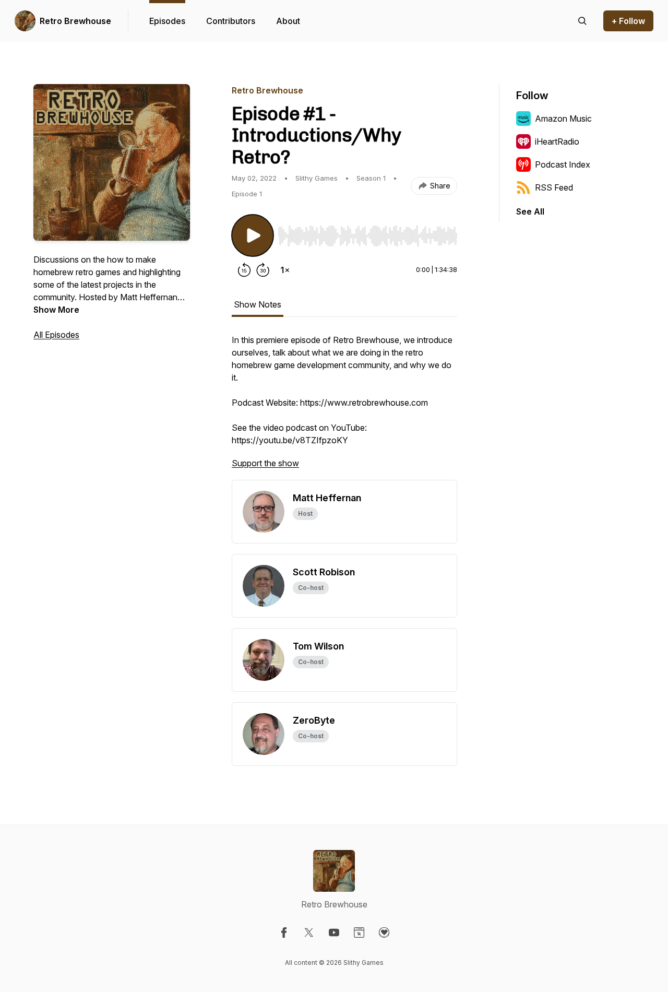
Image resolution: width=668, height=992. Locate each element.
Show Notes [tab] (257, 304)
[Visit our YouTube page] (334, 932)
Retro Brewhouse (75, 21)
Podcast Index (562, 164)
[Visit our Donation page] (384, 932)
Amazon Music (563, 118)
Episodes (167, 21)
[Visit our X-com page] (309, 932)
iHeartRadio (557, 141)
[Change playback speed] (285, 270)
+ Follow (628, 21)
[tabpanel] (344, 407)
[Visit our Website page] (359, 932)
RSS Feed (554, 187)
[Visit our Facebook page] (284, 932)
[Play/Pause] (252, 235)
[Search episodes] (582, 21)
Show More (56, 309)
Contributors (230, 21)
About (288, 21)
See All (530, 211)
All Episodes (56, 334)
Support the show (265, 463)
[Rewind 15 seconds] (244, 270)
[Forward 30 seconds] (263, 270)
